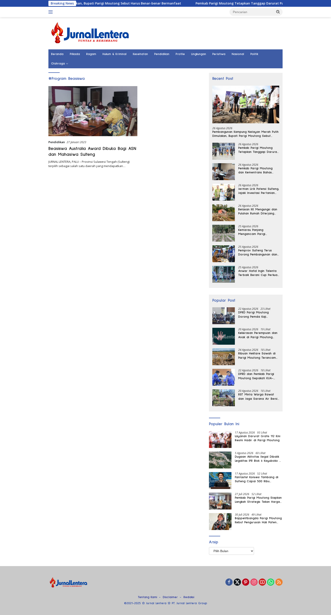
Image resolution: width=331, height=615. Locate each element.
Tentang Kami (147, 597)
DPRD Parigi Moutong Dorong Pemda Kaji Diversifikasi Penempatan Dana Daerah (256, 315)
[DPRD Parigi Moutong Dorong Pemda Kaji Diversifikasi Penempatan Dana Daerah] (223, 315)
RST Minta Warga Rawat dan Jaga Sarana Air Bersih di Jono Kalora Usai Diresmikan (258, 397)
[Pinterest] (245, 582)
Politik (254, 54)
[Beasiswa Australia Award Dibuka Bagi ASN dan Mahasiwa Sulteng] (92, 111)
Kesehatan (140, 54)
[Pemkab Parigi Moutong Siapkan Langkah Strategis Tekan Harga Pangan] (220, 501)
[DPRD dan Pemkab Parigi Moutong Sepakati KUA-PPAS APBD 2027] (223, 377)
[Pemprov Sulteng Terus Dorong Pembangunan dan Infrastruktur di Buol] (223, 253)
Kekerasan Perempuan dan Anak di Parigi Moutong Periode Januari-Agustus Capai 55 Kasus (257, 335)
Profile (180, 54)
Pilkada (75, 54)
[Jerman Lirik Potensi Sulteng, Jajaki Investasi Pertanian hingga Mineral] (223, 192)
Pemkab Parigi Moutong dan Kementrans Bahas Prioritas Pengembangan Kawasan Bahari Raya (256, 170)
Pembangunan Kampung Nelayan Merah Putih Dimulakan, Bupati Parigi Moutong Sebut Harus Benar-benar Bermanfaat (245, 134)
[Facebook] (229, 582)
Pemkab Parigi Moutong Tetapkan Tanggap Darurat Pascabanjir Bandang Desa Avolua (244, 3)
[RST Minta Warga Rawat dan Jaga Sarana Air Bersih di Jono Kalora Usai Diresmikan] (223, 397)
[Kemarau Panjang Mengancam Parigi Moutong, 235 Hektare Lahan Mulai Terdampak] (223, 233)
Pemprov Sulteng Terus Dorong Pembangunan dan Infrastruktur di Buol (257, 253)
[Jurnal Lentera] (90, 33)
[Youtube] (262, 582)
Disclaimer (170, 597)
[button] (278, 11)
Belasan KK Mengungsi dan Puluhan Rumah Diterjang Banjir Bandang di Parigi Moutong (257, 212)
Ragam (91, 54)
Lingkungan (198, 54)
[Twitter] (237, 582)
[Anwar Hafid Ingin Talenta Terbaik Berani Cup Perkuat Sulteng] (223, 274)
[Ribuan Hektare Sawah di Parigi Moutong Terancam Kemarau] (223, 356)
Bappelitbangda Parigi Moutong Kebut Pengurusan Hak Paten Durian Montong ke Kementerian (258, 520)
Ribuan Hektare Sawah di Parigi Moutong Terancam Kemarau (257, 356)
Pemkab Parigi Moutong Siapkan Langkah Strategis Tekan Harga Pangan (258, 500)
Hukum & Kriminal (114, 54)
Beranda (57, 54)
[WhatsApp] (270, 582)
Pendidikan (161, 54)
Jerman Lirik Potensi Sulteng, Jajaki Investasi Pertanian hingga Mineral (258, 191)
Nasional (238, 54)
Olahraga (58, 63)
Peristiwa (218, 54)
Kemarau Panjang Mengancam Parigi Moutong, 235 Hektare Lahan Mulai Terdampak (255, 232)
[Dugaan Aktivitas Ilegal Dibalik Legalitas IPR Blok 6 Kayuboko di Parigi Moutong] (220, 460)
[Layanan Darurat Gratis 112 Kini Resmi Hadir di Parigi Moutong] (220, 439)
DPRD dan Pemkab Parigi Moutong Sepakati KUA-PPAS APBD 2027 (256, 376)
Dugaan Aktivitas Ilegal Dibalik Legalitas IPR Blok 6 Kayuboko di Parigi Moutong (258, 459)
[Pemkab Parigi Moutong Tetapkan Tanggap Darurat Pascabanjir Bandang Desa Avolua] (223, 151)
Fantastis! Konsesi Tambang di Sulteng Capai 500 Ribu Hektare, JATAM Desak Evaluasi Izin (257, 479)
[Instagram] (254, 582)
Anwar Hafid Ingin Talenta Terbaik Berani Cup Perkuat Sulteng (258, 273)
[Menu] (51, 12)
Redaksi (189, 597)
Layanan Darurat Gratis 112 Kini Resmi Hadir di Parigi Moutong (257, 438)
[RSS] (279, 582)
